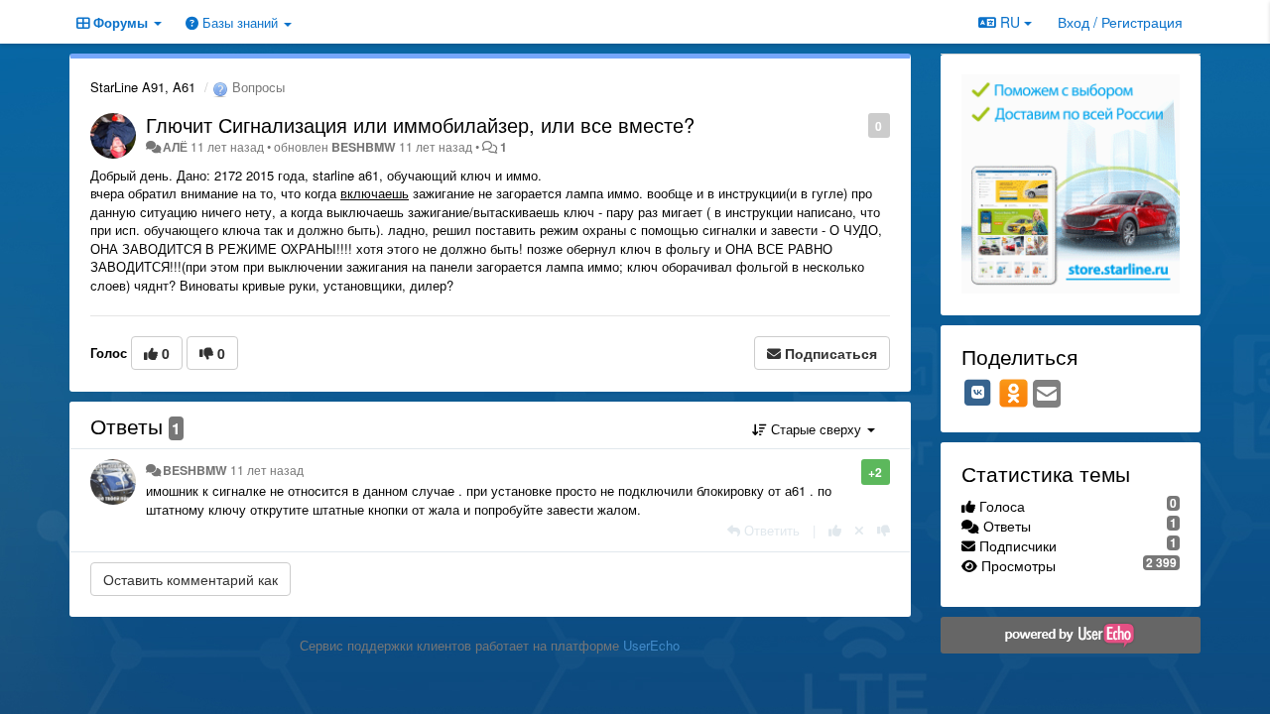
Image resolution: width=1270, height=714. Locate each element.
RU (1010, 22)
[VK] (978, 393)
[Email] (1047, 395)
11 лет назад (267, 470)
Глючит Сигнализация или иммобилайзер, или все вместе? (420, 124)
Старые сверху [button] (816, 428)
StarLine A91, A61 (142, 86)
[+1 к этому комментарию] (834, 530)
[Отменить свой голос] (859, 530)
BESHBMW (363, 147)
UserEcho (651, 645)
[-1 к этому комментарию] (883, 530)
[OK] (1013, 393)
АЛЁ (175, 147)
